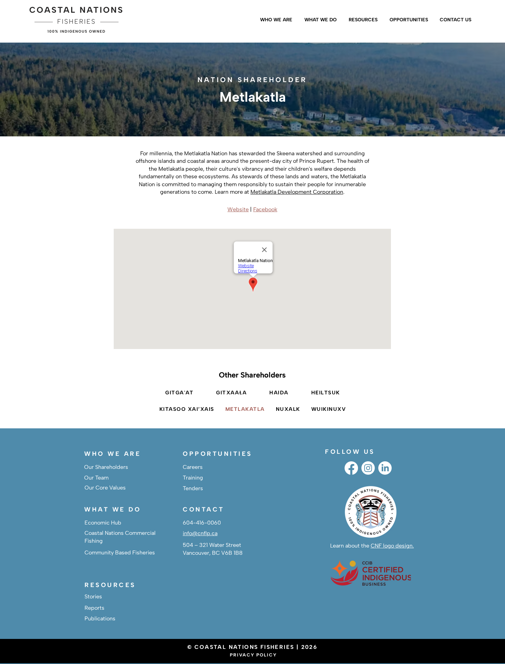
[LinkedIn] (385, 468)
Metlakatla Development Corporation (296, 192)
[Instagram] (368, 468)
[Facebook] (351, 468)
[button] (275, 20)
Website (238, 209)
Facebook (265, 209)
